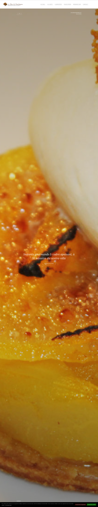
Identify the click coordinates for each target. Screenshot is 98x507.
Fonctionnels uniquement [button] (80, 504)
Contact (85, 4)
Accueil (43, 4)
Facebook (19, 500)
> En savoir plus (8, 505)
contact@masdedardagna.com (76, 12)
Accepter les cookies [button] (92, 504)
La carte (50, 4)
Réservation (77, 4)
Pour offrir (67, 4)
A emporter (58, 4)
